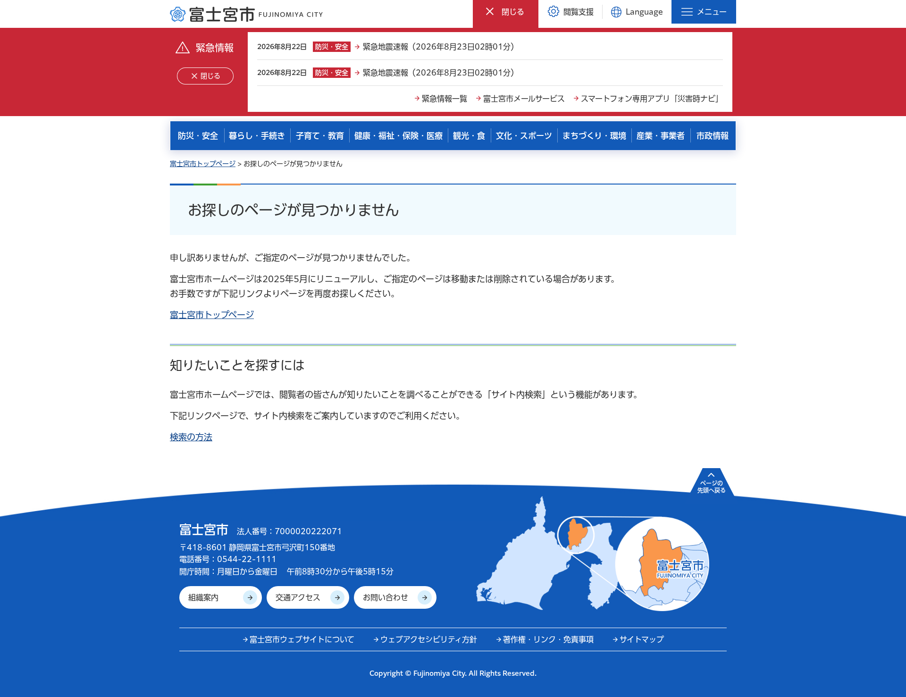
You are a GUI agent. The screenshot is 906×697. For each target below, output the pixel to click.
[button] (505, 11)
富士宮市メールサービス (524, 98)
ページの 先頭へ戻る (711, 486)
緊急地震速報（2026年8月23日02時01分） (440, 46)
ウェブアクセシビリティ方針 (428, 639)
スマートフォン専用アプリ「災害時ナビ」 (652, 98)
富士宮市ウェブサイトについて (302, 639)
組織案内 (203, 597)
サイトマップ (642, 639)
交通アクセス (298, 597)
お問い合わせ (385, 597)
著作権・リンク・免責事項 (548, 639)
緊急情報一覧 (444, 98)
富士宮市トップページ (202, 163)
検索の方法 (191, 437)
